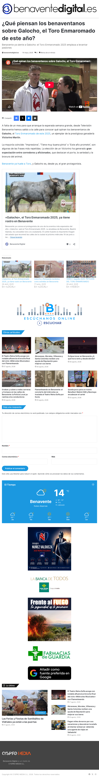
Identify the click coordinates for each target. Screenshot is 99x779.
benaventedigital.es (11, 53)
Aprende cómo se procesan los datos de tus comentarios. (61, 474)
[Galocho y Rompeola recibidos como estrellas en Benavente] (49, 269)
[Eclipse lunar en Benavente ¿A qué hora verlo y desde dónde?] (82, 345)
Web (53, 457)
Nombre (6, 446)
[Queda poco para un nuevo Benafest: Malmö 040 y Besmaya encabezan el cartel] (82, 379)
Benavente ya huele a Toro (16, 163)
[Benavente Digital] (49, 9)
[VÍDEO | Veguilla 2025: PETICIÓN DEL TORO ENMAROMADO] (81, 269)
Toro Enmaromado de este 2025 (32, 133)
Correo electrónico (10, 457)
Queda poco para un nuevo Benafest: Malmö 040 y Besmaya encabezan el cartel (82, 392)
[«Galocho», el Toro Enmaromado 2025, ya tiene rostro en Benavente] (17, 269)
